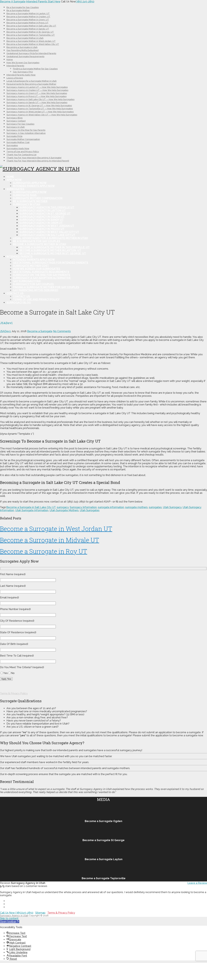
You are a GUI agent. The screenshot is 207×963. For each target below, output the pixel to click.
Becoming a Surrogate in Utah (22, 47)
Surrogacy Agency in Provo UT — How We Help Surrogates (36, 96)
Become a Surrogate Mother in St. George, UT (30, 32)
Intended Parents (15, 65)
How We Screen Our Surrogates (22, 62)
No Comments (62, 331)
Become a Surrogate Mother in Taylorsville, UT (30, 35)
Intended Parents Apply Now (21, 75)
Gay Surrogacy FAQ (23, 72)
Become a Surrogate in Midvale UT (49, 540)
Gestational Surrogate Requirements (25, 56)
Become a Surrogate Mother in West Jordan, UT (31, 41)
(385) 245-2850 (85, 1)
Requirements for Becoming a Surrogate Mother (31, 84)
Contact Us (14, 293)
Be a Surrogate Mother (18, 10)
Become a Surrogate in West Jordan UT (56, 529)
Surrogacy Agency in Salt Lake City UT (47, 235)
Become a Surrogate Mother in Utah (25, 38)
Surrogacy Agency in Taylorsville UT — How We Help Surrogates (39, 108)
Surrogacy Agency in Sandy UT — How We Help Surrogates (36, 102)
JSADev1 (5, 331)
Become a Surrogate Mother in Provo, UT (27, 22)
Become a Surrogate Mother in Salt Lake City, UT (31, 26)
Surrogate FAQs (14, 136)
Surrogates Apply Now (17, 148)
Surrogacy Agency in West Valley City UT (49, 231)
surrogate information (111, 507)
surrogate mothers (136, 507)
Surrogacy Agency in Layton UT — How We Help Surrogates (37, 87)
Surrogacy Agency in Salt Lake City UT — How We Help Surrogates (40, 99)
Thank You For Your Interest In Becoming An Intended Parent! (37, 161)
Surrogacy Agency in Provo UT (41, 228)
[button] (9, 921)
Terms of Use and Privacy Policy (22, 151)
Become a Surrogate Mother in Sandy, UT (27, 29)
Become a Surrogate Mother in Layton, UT (28, 13)
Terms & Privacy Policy (14, 693)
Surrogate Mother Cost (17, 142)
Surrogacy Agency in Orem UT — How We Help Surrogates (36, 93)
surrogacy (63, 507)
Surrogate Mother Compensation (23, 139)
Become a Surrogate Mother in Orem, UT (27, 19)
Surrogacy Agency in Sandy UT (41, 219)
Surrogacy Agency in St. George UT (45, 213)
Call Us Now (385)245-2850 (16, 912)
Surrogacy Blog (14, 118)
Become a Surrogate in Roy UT (43, 551)
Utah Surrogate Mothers (64, 510)
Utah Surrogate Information (31, 510)
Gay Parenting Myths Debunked (22, 50)
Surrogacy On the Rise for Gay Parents (25, 130)
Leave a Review (14, 78)
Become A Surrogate (13, 1)
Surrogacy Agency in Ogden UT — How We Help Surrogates (37, 90)
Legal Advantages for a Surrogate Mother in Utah (31, 81)
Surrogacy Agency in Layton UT (42, 210)
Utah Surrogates (89, 510)
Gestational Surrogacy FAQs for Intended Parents (31, 53)
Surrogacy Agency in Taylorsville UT (46, 207)
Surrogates (12, 145)
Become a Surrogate (39, 331)
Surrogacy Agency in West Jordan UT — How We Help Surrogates (40, 111)
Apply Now (14, 179)
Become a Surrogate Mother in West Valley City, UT (32, 44)
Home (9, 59)
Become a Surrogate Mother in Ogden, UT (28, 16)
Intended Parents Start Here (43, 1)
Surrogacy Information (83, 507)
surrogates (155, 507)
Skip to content (9, 918)
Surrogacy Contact (16, 121)
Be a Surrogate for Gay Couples (22, 7)
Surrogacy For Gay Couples (20, 124)
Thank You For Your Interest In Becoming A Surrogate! (33, 157)
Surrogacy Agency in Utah (14, 915)
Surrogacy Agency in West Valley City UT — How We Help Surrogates (41, 115)
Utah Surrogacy (172, 507)
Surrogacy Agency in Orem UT (41, 222)
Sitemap (40, 912)
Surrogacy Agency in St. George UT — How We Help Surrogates (39, 105)
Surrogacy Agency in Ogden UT (42, 216)
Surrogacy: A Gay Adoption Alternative (26, 133)
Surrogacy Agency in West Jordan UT (46, 225)
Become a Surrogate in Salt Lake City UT (31, 507)
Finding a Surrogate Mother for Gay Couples (35, 68)
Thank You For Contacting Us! (21, 154)
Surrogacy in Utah (15, 127)
